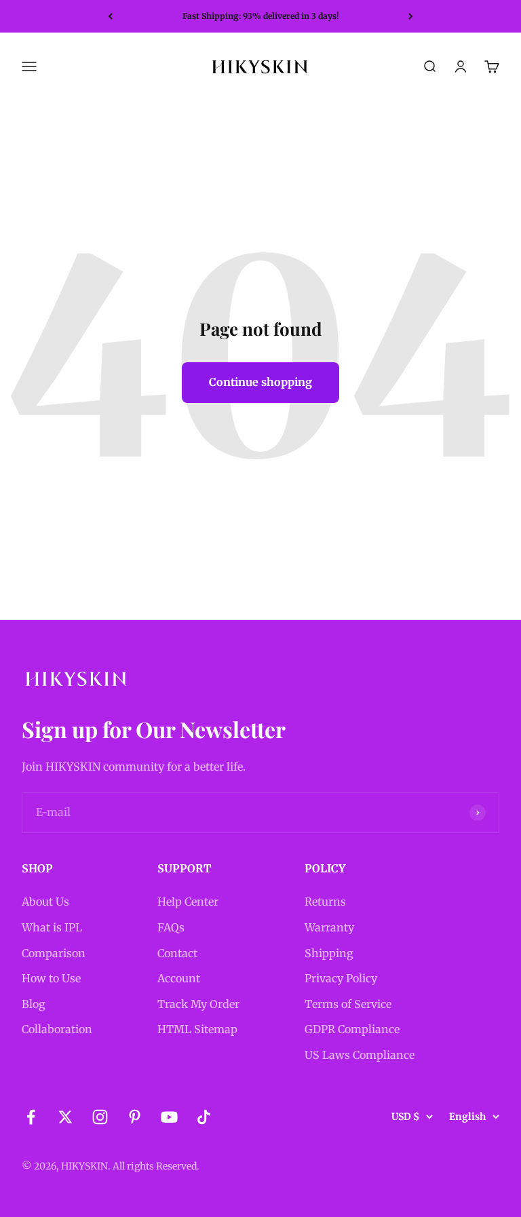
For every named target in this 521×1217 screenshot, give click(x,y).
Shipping (329, 953)
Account (178, 978)
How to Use (51, 978)
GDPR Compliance (352, 1029)
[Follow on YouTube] (169, 1117)
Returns (325, 901)
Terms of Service (348, 1004)
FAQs (171, 927)
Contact (177, 953)
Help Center (187, 901)
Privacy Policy (341, 978)
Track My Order (198, 1004)
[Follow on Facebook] (31, 1117)
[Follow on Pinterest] (135, 1117)
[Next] (410, 16)
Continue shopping (260, 382)
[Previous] (110, 16)
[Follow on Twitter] (65, 1117)
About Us (45, 901)
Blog (33, 1004)
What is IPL (52, 927)
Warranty (329, 927)
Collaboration (57, 1029)
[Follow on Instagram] (100, 1117)
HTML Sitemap (197, 1029)
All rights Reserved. (156, 1166)
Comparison (53, 953)
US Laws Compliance (359, 1055)
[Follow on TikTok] (204, 1117)
